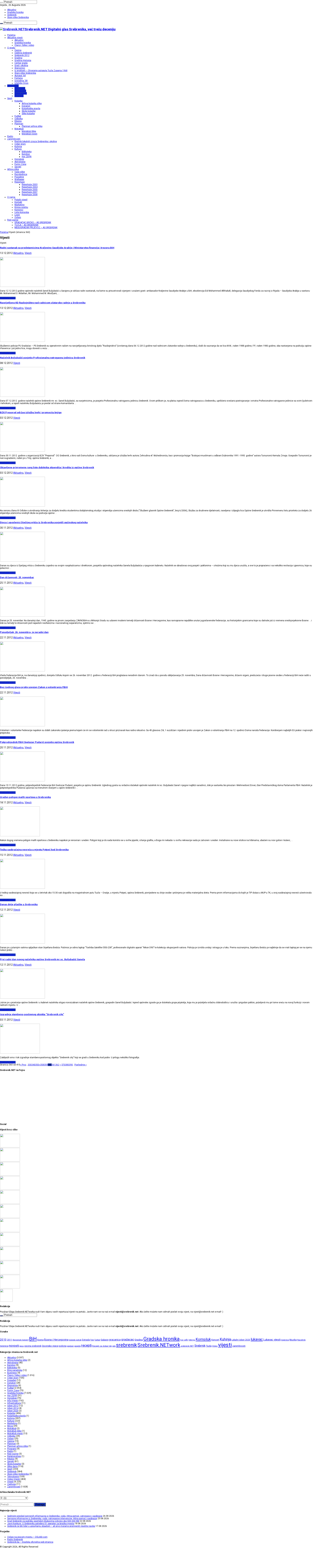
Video (215, 1346)
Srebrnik (199, 1345)
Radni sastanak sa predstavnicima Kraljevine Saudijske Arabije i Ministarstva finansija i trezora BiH (57, 247)
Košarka (18, 101)
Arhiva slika (13, 169)
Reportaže (19, 182)
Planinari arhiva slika (32, 126)
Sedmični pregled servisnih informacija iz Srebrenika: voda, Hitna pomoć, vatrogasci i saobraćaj (54, 1516)
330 (30, 1064)
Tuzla (209, 1346)
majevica (285, 1340)
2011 (9, 1340)
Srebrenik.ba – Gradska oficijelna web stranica (30, 1542)
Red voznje (12, 1454)
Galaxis (104, 1339)
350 (37, 1064)
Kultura (18, 149)
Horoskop (19, 159)
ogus (22, 1346)
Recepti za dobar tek (102, 1346)
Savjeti (17, 166)
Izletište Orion (21, 83)
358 (42, 1064)
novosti (14, 1345)
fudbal (97, 1340)
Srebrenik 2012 (21, 55)
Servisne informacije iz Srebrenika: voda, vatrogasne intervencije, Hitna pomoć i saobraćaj (52, 1518)
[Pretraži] (1, 2)
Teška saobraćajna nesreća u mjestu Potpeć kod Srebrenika (34, 849)
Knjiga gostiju (21, 207)
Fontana (18, 78)
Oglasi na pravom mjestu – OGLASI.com (27, 1537)
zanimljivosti (238, 1346)
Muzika (293, 1340)
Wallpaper (19, 179)
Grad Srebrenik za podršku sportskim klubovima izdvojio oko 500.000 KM (43, 1521)
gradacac (127, 1339)
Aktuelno (11, 10)
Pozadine (19, 177)
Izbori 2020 (12, 1410)
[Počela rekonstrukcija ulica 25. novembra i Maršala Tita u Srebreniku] (10, 1287)
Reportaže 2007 (29, 192)
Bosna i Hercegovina (56, 1339)
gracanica (115, 1339)
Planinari (18, 123)
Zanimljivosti (13, 139)
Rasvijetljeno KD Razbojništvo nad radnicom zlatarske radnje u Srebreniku (42, 302)
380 (67, 1064)
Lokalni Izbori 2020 (240, 1340)
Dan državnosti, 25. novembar (17, 577)
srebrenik (126, 1345)
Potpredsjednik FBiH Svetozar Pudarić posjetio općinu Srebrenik (37, 742)
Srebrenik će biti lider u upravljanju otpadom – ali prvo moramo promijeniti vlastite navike (51, 1526)
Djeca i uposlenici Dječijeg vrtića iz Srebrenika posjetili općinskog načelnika (44, 522)
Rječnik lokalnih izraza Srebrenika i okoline (35, 141)
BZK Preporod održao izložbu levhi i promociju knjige (31, 412)
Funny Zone (20, 164)
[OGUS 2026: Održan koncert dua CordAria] (10, 1259)
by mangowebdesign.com (20, 243)
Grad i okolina (21, 65)
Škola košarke (29, 111)
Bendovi (26, 154)
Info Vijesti (19, 88)
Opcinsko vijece (50, 1346)
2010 (3, 1339)
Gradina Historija (22, 60)
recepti (86, 1345)
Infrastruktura (14, 1403)
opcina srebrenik (32, 1346)
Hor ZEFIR (27, 156)
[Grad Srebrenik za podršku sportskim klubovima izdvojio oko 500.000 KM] (10, 1175)
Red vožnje (12, 220)
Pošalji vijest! (21, 199)
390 (71, 1064)
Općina (17, 50)
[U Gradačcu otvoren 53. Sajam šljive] (10, 1231)
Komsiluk (203, 1339)
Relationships (14, 1456)
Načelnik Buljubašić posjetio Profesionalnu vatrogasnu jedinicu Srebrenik (42, 357)
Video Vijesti (13, 1479)
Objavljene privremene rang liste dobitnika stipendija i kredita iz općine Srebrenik (47, 467)
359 (46, 1064)
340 (33, 1064)
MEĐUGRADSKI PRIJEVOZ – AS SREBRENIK (35, 227)
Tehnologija (20, 91)
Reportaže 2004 (29, 187)
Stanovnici (19, 68)
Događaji (11, 1380)
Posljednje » (80, 1064)
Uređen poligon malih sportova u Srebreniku (25, 797)
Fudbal (17, 116)
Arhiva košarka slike (32, 103)
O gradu (11, 47)
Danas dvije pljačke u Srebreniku (19, 904)
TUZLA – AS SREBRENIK (26, 225)
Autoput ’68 (20, 75)
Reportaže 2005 (29, 189)
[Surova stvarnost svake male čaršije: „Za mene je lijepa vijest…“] (6, 1301)
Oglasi (17, 217)
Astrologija (19, 161)
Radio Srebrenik (15, 1539)
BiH (33, 1339)
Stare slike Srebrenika (18, 17)
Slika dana (12, 1466)
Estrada (86, 1340)
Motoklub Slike (29, 131)
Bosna (40, 1340)
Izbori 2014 (12, 1408)
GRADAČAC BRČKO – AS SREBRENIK (32, 222)
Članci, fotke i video (24, 45)
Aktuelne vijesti (15, 37)
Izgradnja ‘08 (21, 80)
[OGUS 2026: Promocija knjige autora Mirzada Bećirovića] (10, 1273)
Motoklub (19, 129)
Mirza (10, 1426)
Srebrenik (11, 15)
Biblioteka (27, 151)
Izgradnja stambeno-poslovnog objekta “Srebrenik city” (32, 1014)
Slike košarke (28, 113)
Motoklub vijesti (29, 134)
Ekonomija (12, 1385)
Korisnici (18, 210)
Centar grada (21, 63)
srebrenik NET (187, 1346)
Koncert (215, 1340)
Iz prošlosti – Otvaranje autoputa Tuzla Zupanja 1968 (40, 70)
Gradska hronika (15, 12)
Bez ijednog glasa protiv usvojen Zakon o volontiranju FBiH (34, 687)
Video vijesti (20, 93)
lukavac (257, 1339)
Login (17, 215)
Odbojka (18, 118)
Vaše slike (19, 172)
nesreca (4, 1346)
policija (62, 1346)
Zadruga (11, 1484)
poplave (70, 1346)
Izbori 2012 (12, 1405)
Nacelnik (301, 1340)
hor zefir (184, 1340)
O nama (11, 197)
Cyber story (20, 144)
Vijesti (28, 253)
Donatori (26, 106)
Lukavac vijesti (272, 1339)
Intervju (192, 1340)
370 (63, 1064)
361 (53, 1064)
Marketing (19, 204)
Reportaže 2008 (29, 194)
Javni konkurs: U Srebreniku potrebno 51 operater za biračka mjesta (40, 1523)
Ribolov (18, 121)
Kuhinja (18, 146)
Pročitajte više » (8, 298)
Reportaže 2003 (29, 184)
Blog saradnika (14, 1370)
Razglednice (20, 174)
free (92, 1340)
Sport (9, 98)
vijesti (225, 1345)
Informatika (13, 85)
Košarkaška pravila (31, 108)
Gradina (18, 58)
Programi (19, 96)
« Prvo (23, 1064)
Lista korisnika (21, 212)
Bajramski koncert (21, 1340)
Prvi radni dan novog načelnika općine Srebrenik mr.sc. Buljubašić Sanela (42, 959)
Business (12, 1372)
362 (57, 1064)
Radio (10, 136)
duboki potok (75, 1340)
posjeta (77, 1346)
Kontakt (18, 202)
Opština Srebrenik (23, 53)
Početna (11, 35)
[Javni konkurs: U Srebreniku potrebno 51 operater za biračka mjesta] (10, 1189)
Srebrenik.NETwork (158, 1345)
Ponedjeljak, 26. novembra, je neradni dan (24, 632)
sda (114, 1346)
